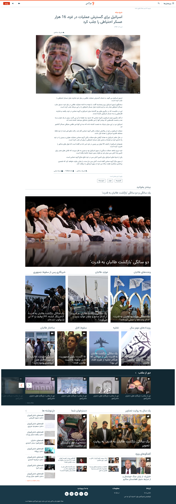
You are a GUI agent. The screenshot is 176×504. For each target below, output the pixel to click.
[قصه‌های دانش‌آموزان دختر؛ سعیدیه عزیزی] (50, 425)
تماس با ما (147, 493)
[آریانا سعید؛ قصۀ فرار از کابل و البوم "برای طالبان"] (113, 460)
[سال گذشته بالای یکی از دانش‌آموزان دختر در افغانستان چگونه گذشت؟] (81, 469)
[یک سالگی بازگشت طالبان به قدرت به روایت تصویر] (120, 431)
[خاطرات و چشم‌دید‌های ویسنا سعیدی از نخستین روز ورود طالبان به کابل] (113, 469)
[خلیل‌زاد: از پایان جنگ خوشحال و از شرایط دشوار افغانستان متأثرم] (136, 465)
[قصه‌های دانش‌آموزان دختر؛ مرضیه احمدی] (50, 459)
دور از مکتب (144, 373)
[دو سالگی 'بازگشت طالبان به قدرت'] (88, 231)
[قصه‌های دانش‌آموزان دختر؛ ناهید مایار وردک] (50, 475)
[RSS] (67, 494)
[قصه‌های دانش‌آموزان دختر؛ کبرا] (50, 467)
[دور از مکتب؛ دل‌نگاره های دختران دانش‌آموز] (136, 385)
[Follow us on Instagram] (71, 494)
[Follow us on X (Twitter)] (81, 494)
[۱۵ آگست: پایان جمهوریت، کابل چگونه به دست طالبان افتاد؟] (72, 348)
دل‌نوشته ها (48, 410)
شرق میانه (118, 12)
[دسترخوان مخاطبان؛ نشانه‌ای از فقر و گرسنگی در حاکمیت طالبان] (72, 431)
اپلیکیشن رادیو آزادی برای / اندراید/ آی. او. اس (137, 497)
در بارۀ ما (116, 493)
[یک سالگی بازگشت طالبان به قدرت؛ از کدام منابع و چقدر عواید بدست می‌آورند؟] (88, 299)
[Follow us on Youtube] (76, 494)
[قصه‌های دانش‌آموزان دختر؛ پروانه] (50, 450)
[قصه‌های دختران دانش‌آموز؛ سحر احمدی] (50, 442)
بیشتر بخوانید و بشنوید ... (32, 481)
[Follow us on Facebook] (86, 494)
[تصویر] (19, 3)
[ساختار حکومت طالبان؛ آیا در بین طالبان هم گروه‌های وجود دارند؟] (40, 348)
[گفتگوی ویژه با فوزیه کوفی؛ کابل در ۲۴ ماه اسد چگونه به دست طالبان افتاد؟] (81, 460)
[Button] (59, 32)
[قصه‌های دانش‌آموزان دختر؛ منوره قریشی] (50, 417)
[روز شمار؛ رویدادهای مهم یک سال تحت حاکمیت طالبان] (136, 348)
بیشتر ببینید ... (29, 403)
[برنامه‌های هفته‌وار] (13, 3)
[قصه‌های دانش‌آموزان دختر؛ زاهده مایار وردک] (50, 434)
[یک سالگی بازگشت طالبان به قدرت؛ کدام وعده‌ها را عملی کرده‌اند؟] (131, 299)
